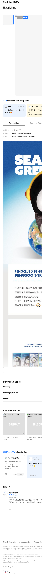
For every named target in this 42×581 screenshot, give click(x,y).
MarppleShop (7, 2)
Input (20, 474)
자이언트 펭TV (16, 130)
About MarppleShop (25, 542)
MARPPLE (16, 2)
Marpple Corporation (9, 542)
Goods (14, 133)
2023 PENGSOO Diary (11, 437)
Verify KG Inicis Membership (21, 562)
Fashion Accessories (24, 133)
